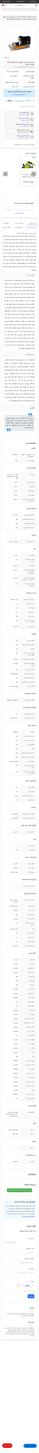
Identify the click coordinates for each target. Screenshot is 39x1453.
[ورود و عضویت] (5, 5)
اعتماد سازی (7, 1445)
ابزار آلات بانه (23, 17)
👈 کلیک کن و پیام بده (19, 95)
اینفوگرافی (6, 223)
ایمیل (29, 1258)
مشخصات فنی (19, 223)
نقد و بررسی (32, 223)
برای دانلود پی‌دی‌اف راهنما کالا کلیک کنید (19, 1190)
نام (30, 1248)
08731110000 (33, 2)
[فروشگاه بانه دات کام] (20, 5)
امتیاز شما (31, 1238)
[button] (33, 174)
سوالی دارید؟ (30, 1445)
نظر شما (31, 1268)
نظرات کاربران (6, 227)
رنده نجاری (14, 17)
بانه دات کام (32, 17)
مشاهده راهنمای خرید (28, 1216)
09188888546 (6, 2)
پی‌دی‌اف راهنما (31, 227)
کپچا (32, 1281)
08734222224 (20, 2)
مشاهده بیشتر (19, 213)
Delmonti (28, 101)
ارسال (31, 1296)
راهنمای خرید (18, 227)
